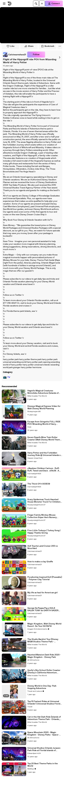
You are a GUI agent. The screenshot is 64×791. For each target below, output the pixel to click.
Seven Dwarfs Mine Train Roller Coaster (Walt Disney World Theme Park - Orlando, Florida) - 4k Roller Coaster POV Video (44, 438)
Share (30, 46)
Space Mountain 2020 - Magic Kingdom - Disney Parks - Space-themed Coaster (43, 733)
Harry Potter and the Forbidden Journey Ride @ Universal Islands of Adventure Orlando (44, 454)
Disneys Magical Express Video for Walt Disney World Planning (43, 407)
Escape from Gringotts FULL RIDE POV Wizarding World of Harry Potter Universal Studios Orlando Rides (43, 423)
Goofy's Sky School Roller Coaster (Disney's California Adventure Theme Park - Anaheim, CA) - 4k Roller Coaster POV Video (43, 671)
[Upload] (42, 4)
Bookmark (49, 46)
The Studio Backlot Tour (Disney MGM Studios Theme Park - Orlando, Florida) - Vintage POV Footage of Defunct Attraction (42, 640)
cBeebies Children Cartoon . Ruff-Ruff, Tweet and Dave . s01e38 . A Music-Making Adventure (43, 469)
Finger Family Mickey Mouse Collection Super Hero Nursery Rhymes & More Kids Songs (42, 516)
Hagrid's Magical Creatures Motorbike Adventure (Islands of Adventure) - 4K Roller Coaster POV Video (44, 392)
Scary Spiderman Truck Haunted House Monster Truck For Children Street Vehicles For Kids (43, 500)
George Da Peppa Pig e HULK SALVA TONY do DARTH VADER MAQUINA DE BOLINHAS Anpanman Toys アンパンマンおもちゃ (44, 609)
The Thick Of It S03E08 (38, 484)
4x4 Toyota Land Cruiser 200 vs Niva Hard (42, 547)
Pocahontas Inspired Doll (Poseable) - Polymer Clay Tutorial (44, 578)
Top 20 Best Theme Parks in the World (42, 764)
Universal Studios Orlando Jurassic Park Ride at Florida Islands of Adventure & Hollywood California (44, 749)
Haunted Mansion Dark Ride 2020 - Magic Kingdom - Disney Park (44, 656)
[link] (14, 54)
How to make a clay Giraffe (40, 561)
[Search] (36, 4)
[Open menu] (4, 4)
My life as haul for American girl (42, 592)
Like (12, 46)
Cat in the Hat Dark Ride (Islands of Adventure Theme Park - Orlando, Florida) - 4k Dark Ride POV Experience (44, 718)
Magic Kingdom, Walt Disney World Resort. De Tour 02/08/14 (44, 625)
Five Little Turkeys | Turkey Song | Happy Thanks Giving (43, 531)
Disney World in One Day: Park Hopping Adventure (41, 687)
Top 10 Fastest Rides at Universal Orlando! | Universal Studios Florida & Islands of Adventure (44, 702)
